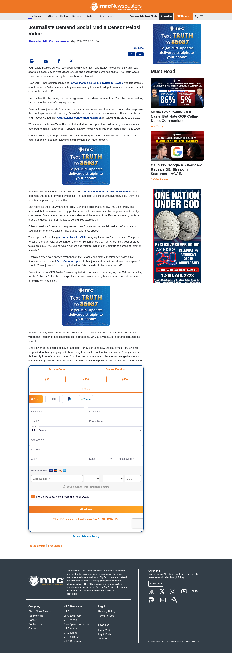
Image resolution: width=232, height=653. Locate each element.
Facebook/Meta (36, 545)
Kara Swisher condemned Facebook (79, 117)
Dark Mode (151, 16)
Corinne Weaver (59, 41)
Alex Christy (157, 126)
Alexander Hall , (38, 41)
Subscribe (166, 16)
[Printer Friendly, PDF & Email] (45, 61)
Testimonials (137, 16)
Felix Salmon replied (69, 261)
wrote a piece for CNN (72, 237)
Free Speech (55, 545)
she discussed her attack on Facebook (107, 191)
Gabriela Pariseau (160, 179)
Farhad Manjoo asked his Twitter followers (96, 82)
